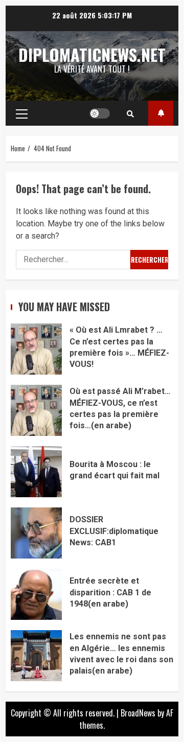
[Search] (130, 113)
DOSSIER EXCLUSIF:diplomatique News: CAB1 (36, 533)
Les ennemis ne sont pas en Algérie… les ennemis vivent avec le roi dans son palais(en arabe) (36, 655)
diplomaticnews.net (92, 54)
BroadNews (138, 713)
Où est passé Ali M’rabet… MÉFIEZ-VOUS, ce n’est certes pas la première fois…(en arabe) (36, 410)
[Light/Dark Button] (99, 113)
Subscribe (160, 113)
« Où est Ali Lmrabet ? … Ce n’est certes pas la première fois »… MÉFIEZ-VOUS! (36, 349)
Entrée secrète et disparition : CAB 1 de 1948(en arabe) (36, 594)
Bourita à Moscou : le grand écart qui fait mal (36, 471)
